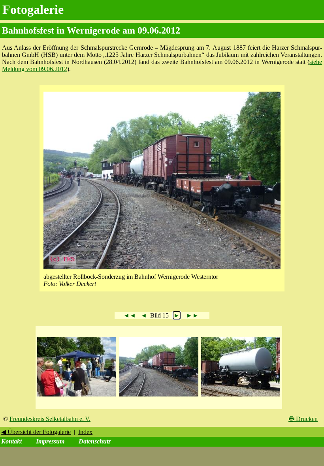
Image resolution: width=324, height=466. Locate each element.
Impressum (50, 441)
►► (192, 315)
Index (85, 431)
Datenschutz (95, 441)
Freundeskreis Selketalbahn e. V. (49, 418)
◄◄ (129, 315)
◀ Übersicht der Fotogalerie (36, 431)
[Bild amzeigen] (76, 396)
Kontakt (11, 441)
